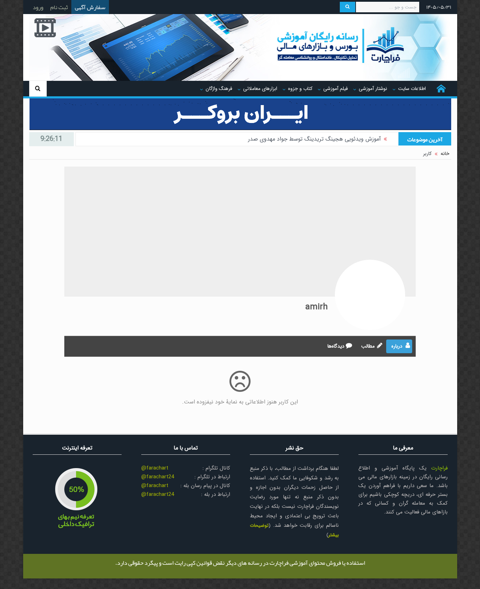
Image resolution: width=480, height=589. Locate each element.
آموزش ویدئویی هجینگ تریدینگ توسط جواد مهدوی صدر (314, 139)
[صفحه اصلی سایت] (441, 88)
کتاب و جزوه (300, 88)
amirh (316, 307)
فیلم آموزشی (335, 88)
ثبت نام (59, 7)
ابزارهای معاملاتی (260, 88)
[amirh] (370, 295)
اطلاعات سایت (412, 88)
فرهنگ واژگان (219, 88)
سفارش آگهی (90, 7)
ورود (38, 7)
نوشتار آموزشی (373, 88)
